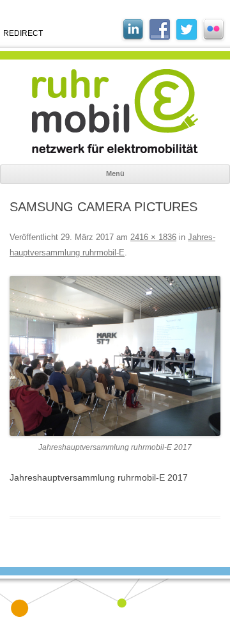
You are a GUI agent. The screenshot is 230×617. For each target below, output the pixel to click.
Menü (115, 173)
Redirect (23, 33)
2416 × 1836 (153, 237)
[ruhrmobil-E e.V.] (115, 111)
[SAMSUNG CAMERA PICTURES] (115, 356)
